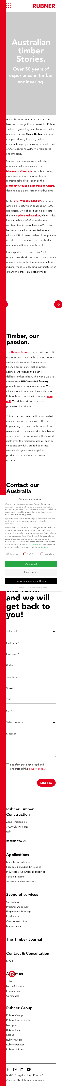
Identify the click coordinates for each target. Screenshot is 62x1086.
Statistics (31, 554)
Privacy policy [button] (32, 587)
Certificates (12, 995)
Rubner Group (14, 1015)
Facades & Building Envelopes (23, 866)
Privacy (37, 1075)
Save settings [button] (31, 572)
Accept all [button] (31, 564)
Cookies (39, 1080)
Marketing (49, 554)
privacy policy (32, 544)
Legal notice (24, 1075)
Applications (17, 854)
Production (12, 916)
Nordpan (11, 1025)
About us (14, 973)
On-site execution (16, 921)
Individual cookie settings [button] (31, 581)
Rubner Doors (14, 1039)
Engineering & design (18, 911)
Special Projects (15, 876)
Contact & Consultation (27, 953)
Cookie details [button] (20, 587)
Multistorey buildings (18, 861)
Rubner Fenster (15, 1044)
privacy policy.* (37, 768)
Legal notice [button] (42, 587)
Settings (44, 547)
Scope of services (22, 894)
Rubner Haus (13, 1029)
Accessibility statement (19, 1080)
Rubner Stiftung (15, 1049)
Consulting (12, 901)
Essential (14, 554)
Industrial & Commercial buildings (25, 871)
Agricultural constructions (21, 881)
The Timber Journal (24, 939)
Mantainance (13, 926)
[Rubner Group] (44, 5)
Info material (13, 990)
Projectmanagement (17, 906)
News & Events (15, 985)
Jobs (9, 981)
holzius (10, 1034)
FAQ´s (9, 960)
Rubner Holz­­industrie (18, 1020)
